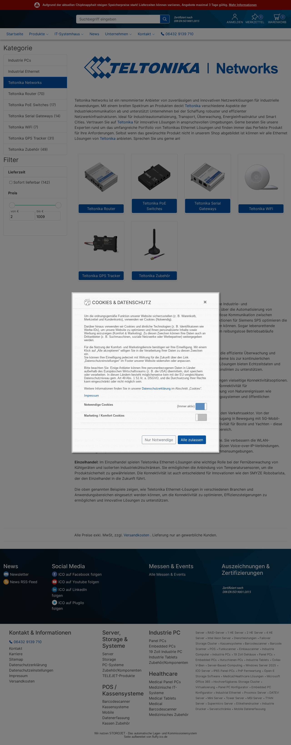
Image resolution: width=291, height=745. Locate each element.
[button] (201, 406)
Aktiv (201, 406)
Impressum (91, 395)
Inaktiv (203, 417)
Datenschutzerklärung (156, 388)
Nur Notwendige (159, 440)
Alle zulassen (192, 440)
